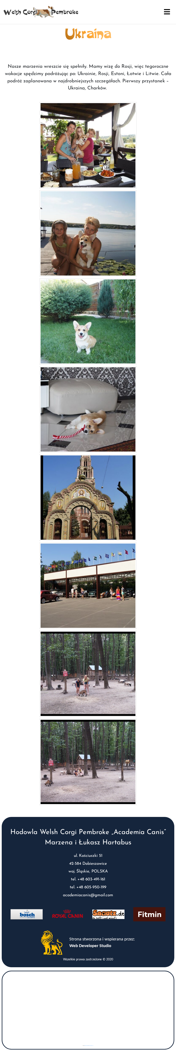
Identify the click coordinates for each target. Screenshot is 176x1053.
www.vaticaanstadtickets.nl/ (90, 1045)
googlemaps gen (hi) (86, 1045)
